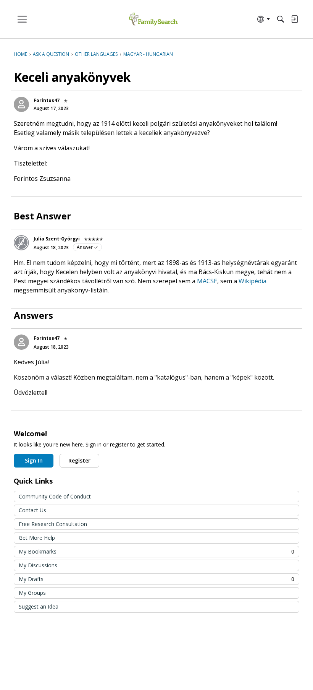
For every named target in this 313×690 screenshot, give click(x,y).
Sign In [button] (34, 460)
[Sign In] (294, 19)
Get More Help (37, 537)
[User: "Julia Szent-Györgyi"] (21, 242)
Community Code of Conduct (55, 496)
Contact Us (32, 510)
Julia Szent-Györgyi (57, 238)
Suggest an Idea (38, 606)
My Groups (32, 592)
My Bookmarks (156, 551)
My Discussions (38, 565)
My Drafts (156, 579)
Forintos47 (47, 100)
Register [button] (79, 460)
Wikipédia (252, 281)
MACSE (207, 281)
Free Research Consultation (53, 524)
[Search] (280, 19)
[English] (153, 19)
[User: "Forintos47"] (21, 104)
